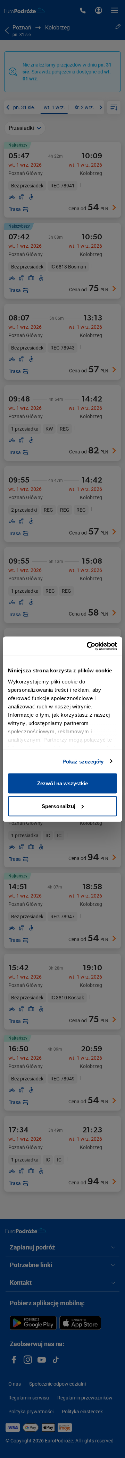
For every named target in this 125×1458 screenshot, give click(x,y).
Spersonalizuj (58, 806)
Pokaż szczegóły (83, 761)
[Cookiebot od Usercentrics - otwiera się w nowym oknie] (88, 646)
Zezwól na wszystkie (62, 783)
